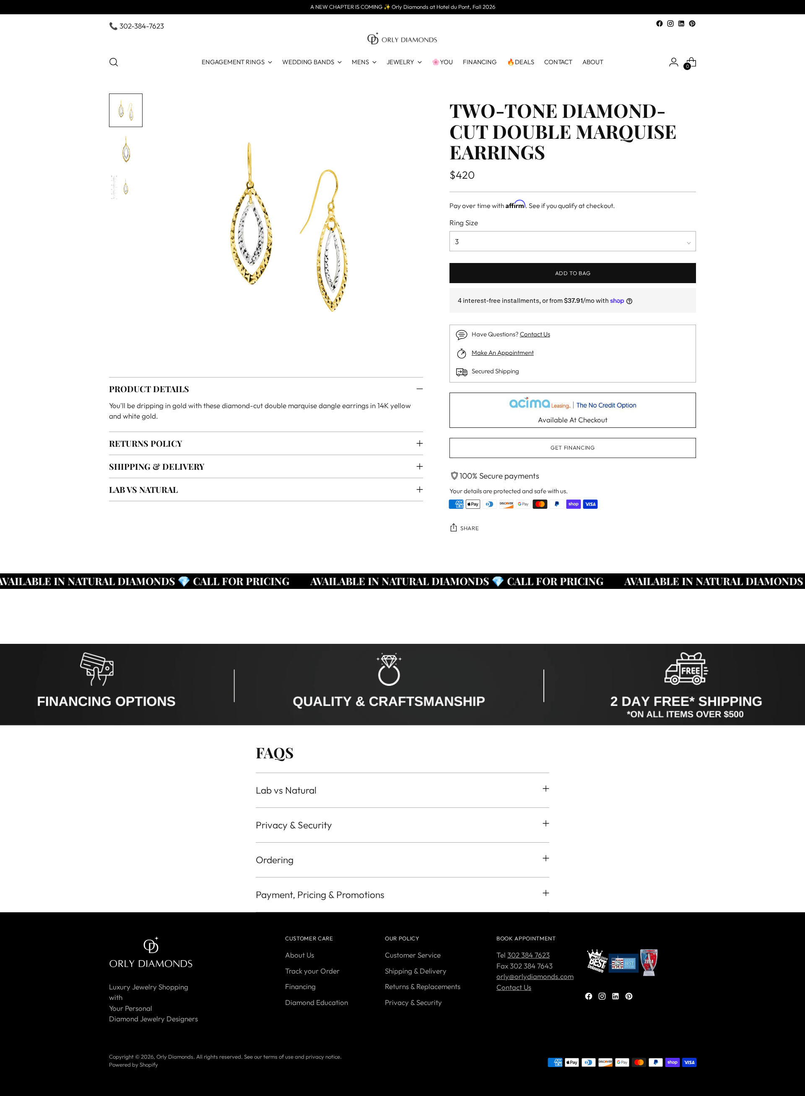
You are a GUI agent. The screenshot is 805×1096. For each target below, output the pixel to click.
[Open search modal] (113, 62)
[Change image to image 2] (126, 149)
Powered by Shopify (133, 1064)
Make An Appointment (503, 353)
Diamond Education (316, 1002)
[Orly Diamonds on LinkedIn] (681, 23)
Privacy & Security (413, 1002)
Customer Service (413, 954)
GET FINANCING (573, 447)
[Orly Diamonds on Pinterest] (692, 23)
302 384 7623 (528, 954)
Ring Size (463, 222)
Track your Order (312, 970)
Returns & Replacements (422, 986)
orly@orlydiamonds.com (535, 976)
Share (469, 528)
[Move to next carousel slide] (689, 628)
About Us (299, 954)
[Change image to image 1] (126, 110)
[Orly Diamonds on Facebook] (659, 23)
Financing (300, 986)
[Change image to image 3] (126, 187)
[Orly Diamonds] (402, 38)
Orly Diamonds (174, 1056)
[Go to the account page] (673, 62)
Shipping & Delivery (416, 970)
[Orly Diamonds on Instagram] (670, 23)
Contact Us (535, 334)
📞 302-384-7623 (136, 25)
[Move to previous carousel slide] (669, 628)
